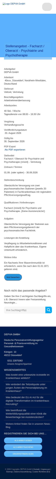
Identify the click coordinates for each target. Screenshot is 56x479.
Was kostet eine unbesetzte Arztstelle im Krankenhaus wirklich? (27, 376)
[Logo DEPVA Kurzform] (14, 3)
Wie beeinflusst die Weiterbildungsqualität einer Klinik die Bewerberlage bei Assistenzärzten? (26, 413)
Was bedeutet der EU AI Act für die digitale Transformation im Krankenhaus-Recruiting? (28, 400)
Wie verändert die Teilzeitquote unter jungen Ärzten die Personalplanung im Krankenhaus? (26, 387)
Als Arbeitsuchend (23, 447)
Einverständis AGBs (23, 454)
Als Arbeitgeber (23, 440)
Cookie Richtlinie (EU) (41, 472)
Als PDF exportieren (14, 149)
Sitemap (9, 472)
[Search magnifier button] (48, 310)
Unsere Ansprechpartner (19, 364)
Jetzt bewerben (13, 277)
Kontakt (37, 469)
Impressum (46, 469)
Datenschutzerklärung (23, 472)
